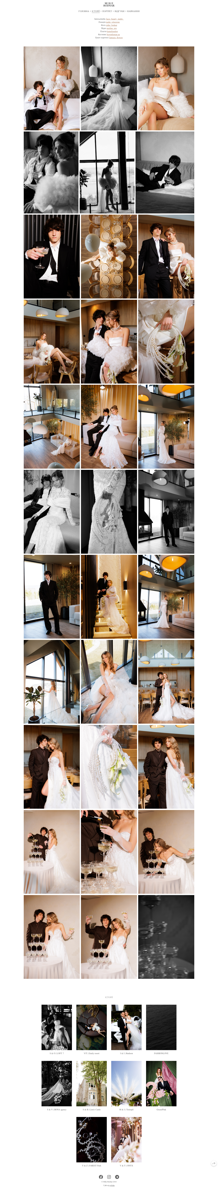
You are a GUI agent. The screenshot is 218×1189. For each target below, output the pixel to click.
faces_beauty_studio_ (115, 18)
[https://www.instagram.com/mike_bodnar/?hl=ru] (109, 1177)
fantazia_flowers (116, 37)
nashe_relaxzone (113, 22)
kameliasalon (112, 31)
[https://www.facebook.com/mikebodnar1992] (101, 1177)
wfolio (112, 1185)
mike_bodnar (111, 25)
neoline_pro (112, 28)
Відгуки (119, 11)
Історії (96, 11)
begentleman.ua (113, 34)
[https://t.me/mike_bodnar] (117, 1177)
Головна (83, 11)
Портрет (107, 11)
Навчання (133, 11)
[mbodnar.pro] (109, 4)
